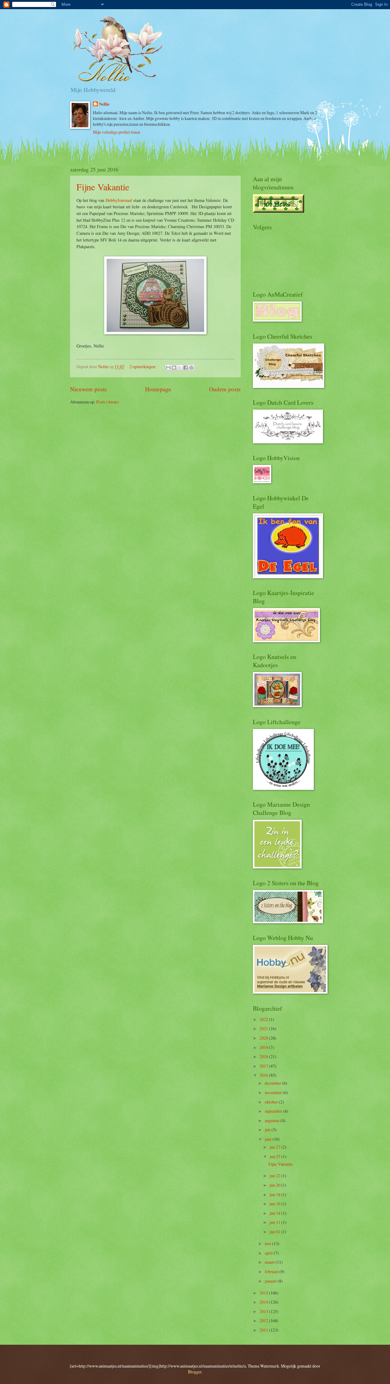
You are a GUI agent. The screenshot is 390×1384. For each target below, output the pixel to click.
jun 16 (275, 1203)
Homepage (158, 389)
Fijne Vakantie (102, 187)
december (273, 1083)
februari (272, 1271)
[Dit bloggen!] (174, 367)
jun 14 (275, 1213)
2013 (264, 1311)
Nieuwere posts (88, 389)
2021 (264, 1028)
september (274, 1111)
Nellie (104, 104)
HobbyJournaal (119, 200)
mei (268, 1243)
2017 (264, 1066)
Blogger (194, 1372)
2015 (264, 1293)
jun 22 (275, 1175)
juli (268, 1129)
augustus (272, 1120)
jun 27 (275, 1147)
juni (268, 1139)
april (269, 1253)
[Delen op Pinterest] (191, 367)
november (274, 1092)
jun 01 (275, 1231)
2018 (264, 1056)
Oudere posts (225, 389)
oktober (272, 1102)
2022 (264, 1019)
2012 (264, 1320)
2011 (264, 1330)
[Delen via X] (180, 367)
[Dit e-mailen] (168, 367)
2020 (264, 1038)
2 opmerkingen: (143, 366)
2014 (264, 1302)
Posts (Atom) (107, 402)
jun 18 (275, 1194)
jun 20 (275, 1185)
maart (270, 1262)
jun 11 (275, 1222)
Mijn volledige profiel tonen (116, 132)
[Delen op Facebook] (186, 367)
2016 (264, 1075)
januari (271, 1281)
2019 (264, 1047)
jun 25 (275, 1156)
